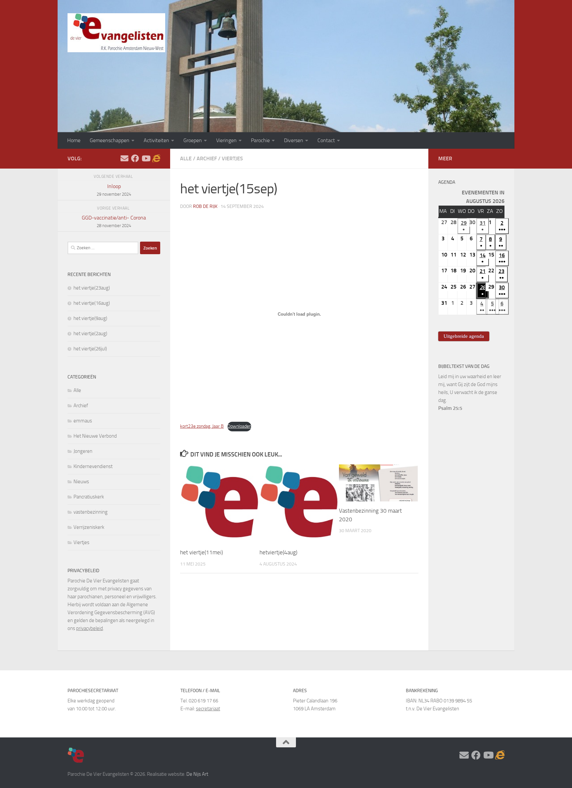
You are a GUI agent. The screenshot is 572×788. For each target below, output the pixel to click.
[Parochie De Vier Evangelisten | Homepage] (116, 32)
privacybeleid (89, 628)
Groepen (192, 140)
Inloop (114, 190)
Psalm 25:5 (450, 408)
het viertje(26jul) (90, 349)
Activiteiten (156, 140)
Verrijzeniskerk (88, 527)
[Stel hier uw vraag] (124, 158)
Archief (207, 158)
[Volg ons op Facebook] (135, 158)
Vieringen (226, 140)
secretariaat (208, 709)
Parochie (260, 140)
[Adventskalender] (156, 158)
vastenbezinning (90, 512)
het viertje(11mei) (201, 552)
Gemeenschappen (109, 140)
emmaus (82, 421)
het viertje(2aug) (90, 333)
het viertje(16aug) (91, 303)
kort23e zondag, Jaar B (202, 426)
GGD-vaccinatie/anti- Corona (114, 221)
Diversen (293, 140)
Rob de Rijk (205, 206)
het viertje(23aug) (91, 288)
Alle (186, 158)
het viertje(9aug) (90, 318)
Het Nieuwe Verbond (95, 436)
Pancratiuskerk (88, 497)
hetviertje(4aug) (278, 552)
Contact (326, 140)
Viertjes (232, 158)
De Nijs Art (197, 774)
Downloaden (239, 426)
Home (73, 140)
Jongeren (82, 451)
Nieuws (81, 482)
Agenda (446, 182)
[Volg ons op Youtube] (146, 158)
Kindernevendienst (93, 466)
